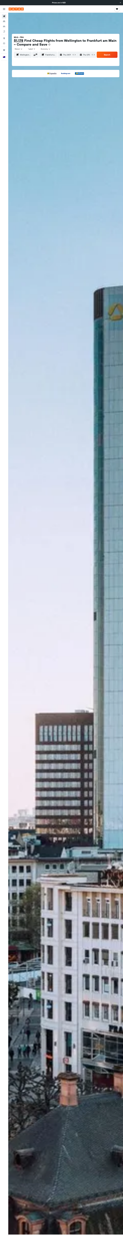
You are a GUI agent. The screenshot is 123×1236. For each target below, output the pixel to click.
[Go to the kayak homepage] (16, 9)
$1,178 (18, 40)
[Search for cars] (4, 26)
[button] (120, 2)
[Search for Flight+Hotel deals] (4, 31)
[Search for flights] (4, 16)
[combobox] (45, 49)
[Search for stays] (4, 21)
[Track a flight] (4, 43)
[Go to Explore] (4, 38)
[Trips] (4, 50)
